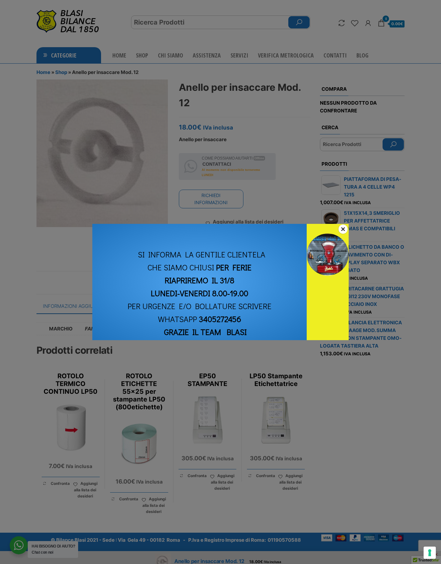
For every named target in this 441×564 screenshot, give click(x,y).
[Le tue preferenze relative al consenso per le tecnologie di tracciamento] (430, 553)
